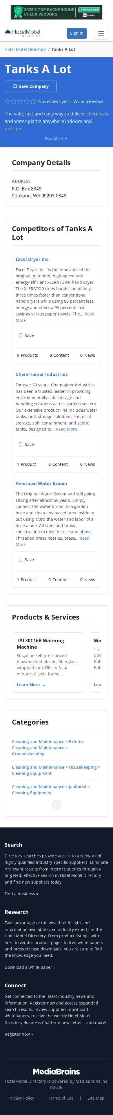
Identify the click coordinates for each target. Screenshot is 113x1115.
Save (29, 335)
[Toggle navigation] (101, 33)
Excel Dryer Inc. (33, 259)
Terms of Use (61, 1098)
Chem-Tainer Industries (42, 374)
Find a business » (21, 893)
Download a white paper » (30, 967)
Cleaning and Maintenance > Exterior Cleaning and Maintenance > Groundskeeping (48, 748)
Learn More (28, 684)
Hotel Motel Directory (25, 49)
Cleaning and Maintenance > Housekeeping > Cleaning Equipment (56, 770)
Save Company (34, 86)
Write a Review (88, 101)
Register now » (19, 1034)
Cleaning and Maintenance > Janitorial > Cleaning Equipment (51, 789)
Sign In (76, 33)
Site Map (96, 1098)
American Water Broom (41, 483)
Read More (66, 429)
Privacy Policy (21, 1098)
